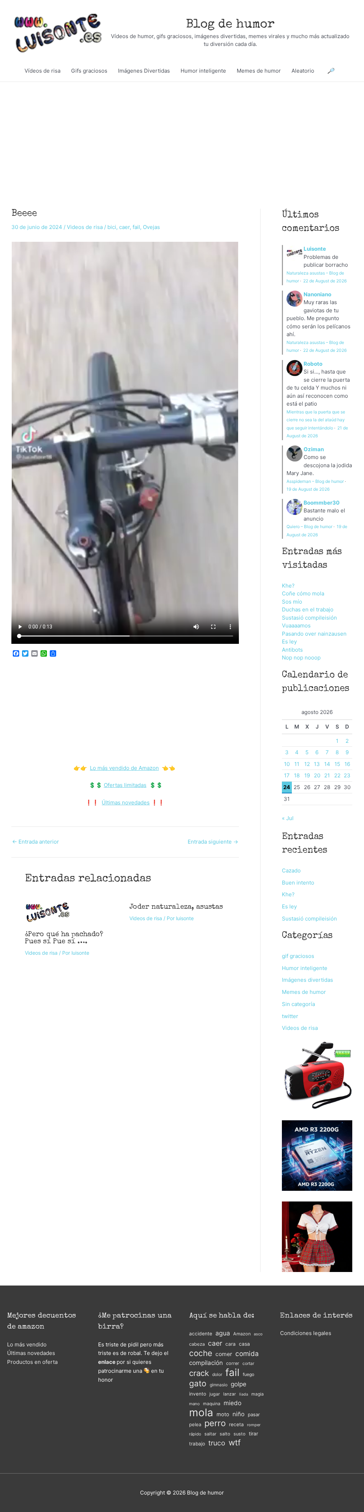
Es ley (289, 641)
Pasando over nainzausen (314, 633)
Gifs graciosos (89, 70)
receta (236, 1424)
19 (307, 775)
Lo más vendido (27, 1344)
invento (197, 1394)
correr (232, 1363)
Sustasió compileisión (309, 617)
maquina (211, 1403)
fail (136, 227)
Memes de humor (259, 70)
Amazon (242, 1333)
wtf (235, 1442)
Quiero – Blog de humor (309, 526)
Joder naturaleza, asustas (176, 907)
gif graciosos (298, 956)
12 (307, 764)
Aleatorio (302, 70)
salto (225, 1434)
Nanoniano (317, 294)
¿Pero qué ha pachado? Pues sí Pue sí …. (64, 938)
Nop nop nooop (301, 657)
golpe (238, 1384)
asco (258, 1334)
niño (238, 1414)
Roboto (313, 363)
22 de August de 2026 (325, 280)
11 (296, 764)
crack (199, 1373)
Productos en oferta (32, 1362)
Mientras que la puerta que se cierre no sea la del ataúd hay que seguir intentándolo (316, 420)
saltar (210, 1434)
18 (297, 775)
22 (337, 775)
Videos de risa (85, 227)
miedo (232, 1403)
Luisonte (315, 248)
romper (254, 1424)
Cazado (291, 870)
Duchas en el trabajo (307, 609)
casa (244, 1344)
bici (111, 227)
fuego (248, 1374)
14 (327, 764)
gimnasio (219, 1384)
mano (194, 1403)
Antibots (292, 649)
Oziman (314, 449)
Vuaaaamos (296, 625)
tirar (253, 1433)
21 (327, 775)
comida (247, 1354)
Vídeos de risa (42, 70)
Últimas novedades (126, 802)
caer (124, 227)
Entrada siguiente (213, 841)
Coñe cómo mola (303, 593)
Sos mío (292, 601)
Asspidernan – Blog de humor (315, 481)
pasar (254, 1414)
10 (287, 764)
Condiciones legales (305, 1333)
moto (222, 1414)
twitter (290, 1016)
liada (243, 1394)
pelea (195, 1424)
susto (240, 1434)
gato (198, 1383)
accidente (200, 1333)
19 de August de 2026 (308, 489)
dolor (217, 1374)
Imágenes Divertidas (144, 70)
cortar (248, 1363)
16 (347, 764)
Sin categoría (298, 1004)
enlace (107, 1362)
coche (200, 1353)
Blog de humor (230, 25)
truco (216, 1443)
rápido (195, 1434)
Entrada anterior (35, 841)
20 (317, 775)
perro (215, 1423)
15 (337, 764)
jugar (214, 1394)
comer (223, 1354)
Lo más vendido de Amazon (124, 768)
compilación (206, 1362)
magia (257, 1394)
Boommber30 (321, 502)
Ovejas (151, 227)
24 (286, 787)
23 (347, 775)
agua (222, 1333)
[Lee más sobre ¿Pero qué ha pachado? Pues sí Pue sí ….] (47, 911)
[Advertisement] (182, 134)
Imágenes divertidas (307, 979)
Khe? (288, 585)
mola (201, 1412)
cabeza (197, 1344)
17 (287, 775)
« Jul (288, 818)
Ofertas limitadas (125, 785)
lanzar (229, 1394)
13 (317, 764)
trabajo (197, 1443)
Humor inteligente (203, 70)
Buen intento (298, 882)
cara (230, 1344)
